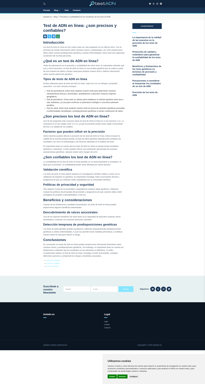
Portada (46, 10)
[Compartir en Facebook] (45, 36)
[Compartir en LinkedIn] (54, 36)
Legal (106, 321)
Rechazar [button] (122, 376)
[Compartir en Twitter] (49, 36)
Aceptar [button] (112, 376)
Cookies (107, 324)
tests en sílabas (53, 263)
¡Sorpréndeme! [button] (147, 26)
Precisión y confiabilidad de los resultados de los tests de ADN (85, 17)
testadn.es (47, 17)
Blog (56, 10)
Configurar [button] (134, 376)
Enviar (126, 289)
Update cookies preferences (55, 345)
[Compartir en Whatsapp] (58, 36)
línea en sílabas (53, 260)
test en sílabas (53, 266)
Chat (67, 10)
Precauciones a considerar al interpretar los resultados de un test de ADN (146, 83)
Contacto (77, 10)
